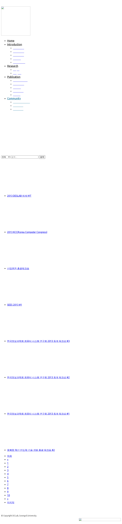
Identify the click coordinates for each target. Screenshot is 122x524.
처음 (9, 456)
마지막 (10, 502)
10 (8, 495)
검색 (42, 157)
